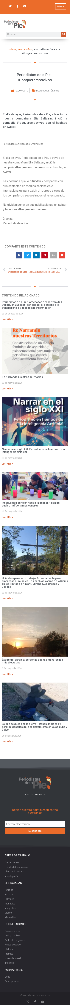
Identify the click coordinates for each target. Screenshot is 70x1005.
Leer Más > (7, 319)
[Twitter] (10, 6)
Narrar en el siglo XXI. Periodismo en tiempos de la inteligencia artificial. (33, 450)
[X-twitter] (27, 1001)
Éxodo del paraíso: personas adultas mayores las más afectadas (32, 661)
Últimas (55, 90)
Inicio (12, 49)
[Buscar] (63, 34)
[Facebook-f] (17, 6)
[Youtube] (24, 6)
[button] (63, 24)
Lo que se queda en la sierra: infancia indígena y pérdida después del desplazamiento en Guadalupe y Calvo (34, 726)
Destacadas (25, 49)
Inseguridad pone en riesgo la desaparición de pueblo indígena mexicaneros (31, 504)
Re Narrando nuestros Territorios (22, 377)
